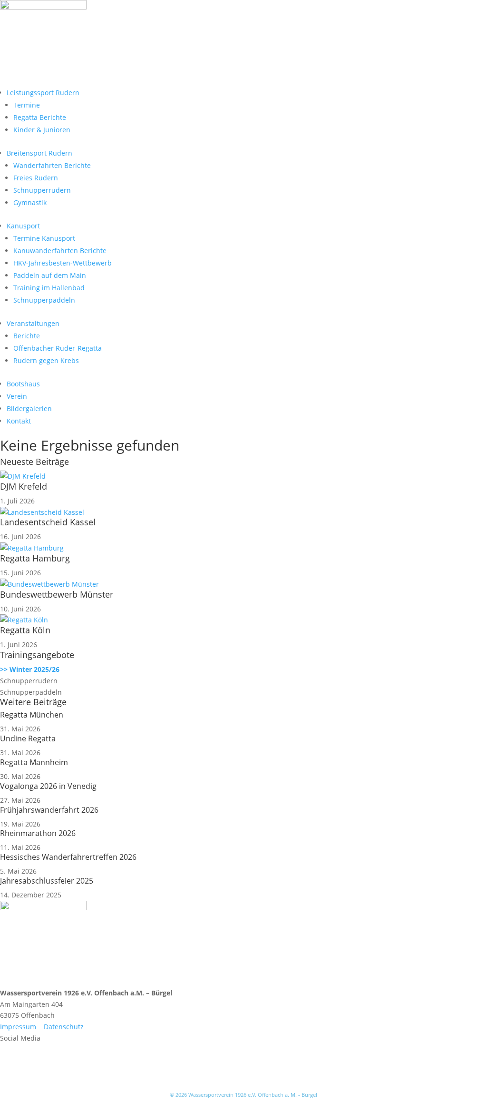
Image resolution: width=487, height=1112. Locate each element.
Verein (17, 396)
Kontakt (19, 420)
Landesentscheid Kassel (48, 522)
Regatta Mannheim (34, 762)
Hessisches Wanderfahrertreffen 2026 (68, 857)
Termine (26, 104)
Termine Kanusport (44, 238)
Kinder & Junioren (41, 129)
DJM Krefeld (23, 486)
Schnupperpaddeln (44, 300)
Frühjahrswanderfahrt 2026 (49, 810)
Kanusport (23, 225)
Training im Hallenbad (49, 287)
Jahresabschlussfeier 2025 (46, 881)
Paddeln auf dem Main (49, 275)
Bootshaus (23, 383)
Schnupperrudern (42, 190)
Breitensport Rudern (39, 152)
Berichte (26, 335)
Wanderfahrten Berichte (52, 165)
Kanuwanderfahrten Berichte (60, 250)
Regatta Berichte (39, 117)
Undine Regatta (28, 738)
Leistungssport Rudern (43, 92)
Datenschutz (64, 1026)
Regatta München (31, 714)
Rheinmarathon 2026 (38, 833)
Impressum (18, 1026)
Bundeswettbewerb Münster (56, 594)
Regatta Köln (25, 630)
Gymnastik (30, 202)
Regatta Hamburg (35, 558)
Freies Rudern (35, 177)
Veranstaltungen (33, 323)
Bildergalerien (29, 408)
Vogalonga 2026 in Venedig (48, 786)
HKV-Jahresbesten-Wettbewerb (62, 262)
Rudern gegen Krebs (46, 360)
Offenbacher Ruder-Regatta (57, 348)
